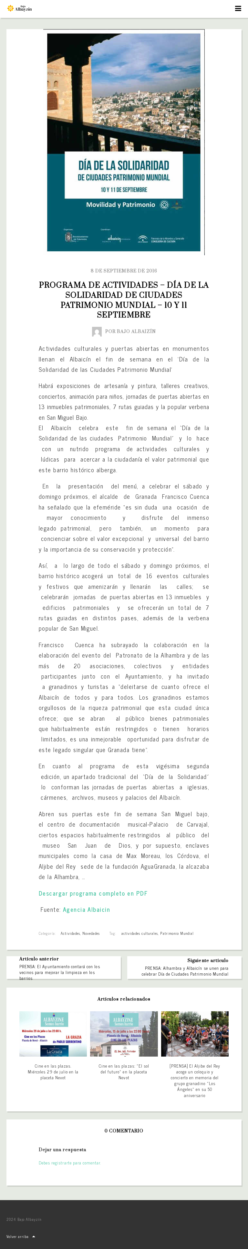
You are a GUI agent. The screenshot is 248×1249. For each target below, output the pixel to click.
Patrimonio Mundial (177, 933)
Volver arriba (17, 1236)
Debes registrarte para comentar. (70, 1162)
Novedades (91, 933)
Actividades (70, 933)
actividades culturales (139, 933)
